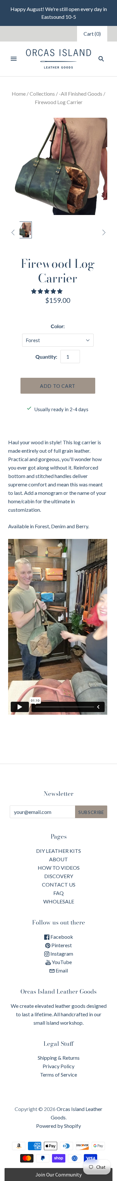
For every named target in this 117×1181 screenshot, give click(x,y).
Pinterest (61, 945)
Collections (42, 93)
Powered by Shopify (58, 1126)
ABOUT (58, 859)
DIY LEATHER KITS (58, 851)
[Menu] (14, 59)
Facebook (61, 937)
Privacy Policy (58, 1066)
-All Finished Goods (80, 93)
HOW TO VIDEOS (59, 868)
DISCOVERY (58, 876)
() (92, 33)
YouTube (61, 962)
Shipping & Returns (59, 1058)
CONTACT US (58, 884)
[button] (47, 291)
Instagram (61, 953)
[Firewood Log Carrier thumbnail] (23, 229)
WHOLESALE (58, 901)
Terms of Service (58, 1074)
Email (61, 970)
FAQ (58, 893)
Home (19, 93)
